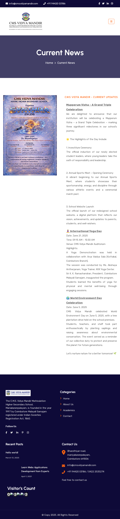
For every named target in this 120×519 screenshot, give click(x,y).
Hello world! (12, 452)
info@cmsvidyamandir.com (23, 3)
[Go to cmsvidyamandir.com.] (49, 63)
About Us (68, 404)
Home (66, 398)
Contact (67, 416)
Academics (69, 410)
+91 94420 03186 (55, 3)
